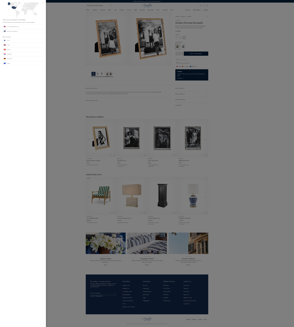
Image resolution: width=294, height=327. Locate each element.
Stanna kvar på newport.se (12, 31)
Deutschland (9, 58)
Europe (8, 63)
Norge (8, 45)
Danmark (9, 49)
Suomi (8, 40)
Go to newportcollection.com (13, 26)
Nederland (9, 54)
